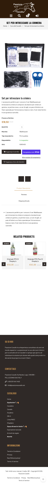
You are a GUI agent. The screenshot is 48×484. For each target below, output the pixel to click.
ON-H (9, 416)
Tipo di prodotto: (8, 136)
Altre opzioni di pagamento (31, 157)
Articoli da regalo (13, 433)
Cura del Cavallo (15, 26)
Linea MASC (11, 419)
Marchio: (5, 132)
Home (5, 26)
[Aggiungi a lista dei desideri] (21, 244)
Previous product (21, 179)
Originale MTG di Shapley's (13, 260)
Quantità (5, 127)
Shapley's (10, 423)
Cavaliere (10, 406)
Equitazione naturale (14, 430)
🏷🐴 (13, 402)
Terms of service (12, 461)
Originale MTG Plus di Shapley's (35, 260)
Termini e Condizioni (13, 451)
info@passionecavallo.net (16, 385)
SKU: (3, 144)
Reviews (24, 194)
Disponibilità (6, 140)
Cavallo (9, 409)
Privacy (9, 455)
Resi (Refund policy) (13, 458)
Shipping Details (24, 201)
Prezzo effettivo (8, 118)
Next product (28, 179)
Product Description (23, 188)
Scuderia (10, 413)
